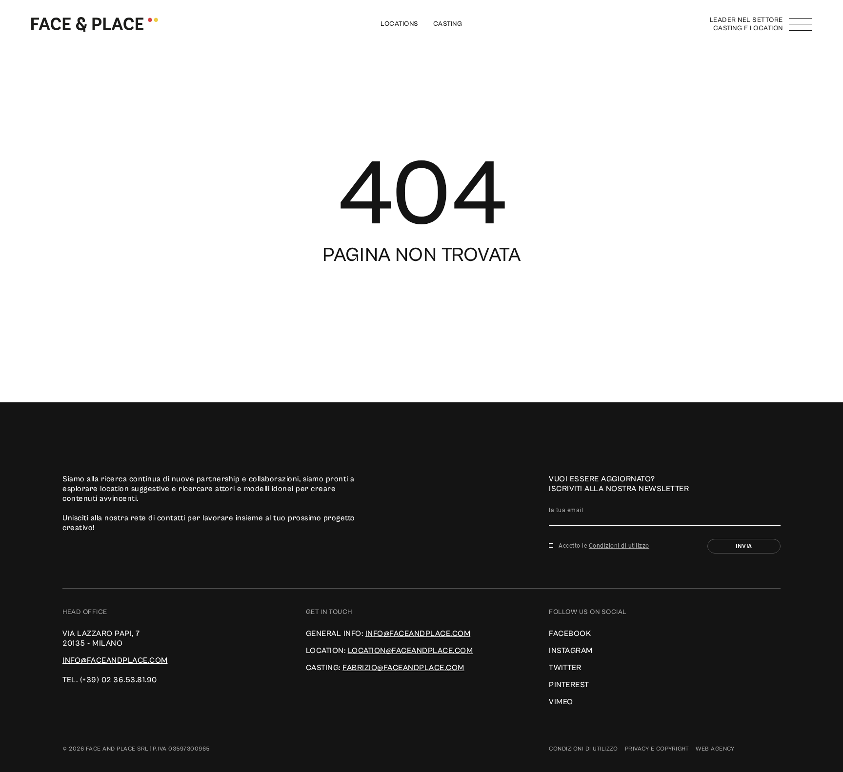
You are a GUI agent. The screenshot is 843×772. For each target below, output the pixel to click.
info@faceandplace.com (115, 660)
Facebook (570, 633)
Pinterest (569, 684)
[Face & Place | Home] (94, 24)
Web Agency (715, 749)
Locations (400, 24)
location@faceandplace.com (410, 650)
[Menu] (800, 24)
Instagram (571, 650)
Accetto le (604, 545)
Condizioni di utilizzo (619, 545)
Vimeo (561, 701)
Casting (447, 24)
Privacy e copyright (657, 749)
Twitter (565, 667)
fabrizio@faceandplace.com (403, 667)
